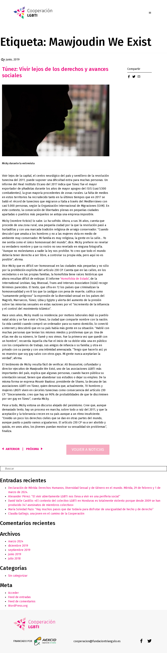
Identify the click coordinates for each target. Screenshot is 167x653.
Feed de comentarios (21, 601)
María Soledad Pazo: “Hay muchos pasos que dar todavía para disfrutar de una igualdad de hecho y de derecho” (81, 509)
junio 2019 (14, 554)
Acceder (13, 593)
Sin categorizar (17, 575)
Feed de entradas (19, 597)
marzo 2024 (15, 541)
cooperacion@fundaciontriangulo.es (97, 641)
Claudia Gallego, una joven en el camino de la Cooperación (46, 513)
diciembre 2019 (18, 545)
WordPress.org (18, 605)
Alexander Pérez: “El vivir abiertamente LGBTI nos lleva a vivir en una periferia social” (64, 496)
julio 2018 (14, 558)
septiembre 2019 (19, 550)
